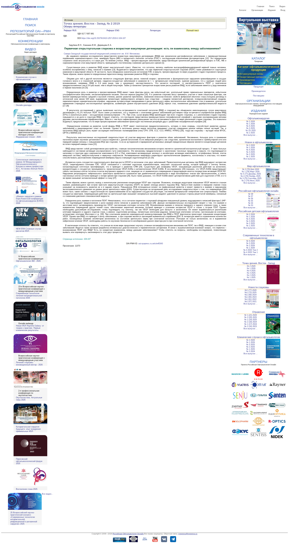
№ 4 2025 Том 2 (250, 250)
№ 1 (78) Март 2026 (250, 171)
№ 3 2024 (250, 351)
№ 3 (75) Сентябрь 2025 (250, 178)
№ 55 (250, 201)
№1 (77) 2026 (250, 290)
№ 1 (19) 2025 (250, 319)
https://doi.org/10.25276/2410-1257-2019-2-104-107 (103, 38)
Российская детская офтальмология (258, 211)
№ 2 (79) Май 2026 (250, 169)
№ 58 (250, 194)
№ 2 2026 (250, 121)
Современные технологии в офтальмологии (258, 236)
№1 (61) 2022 (250, 299)
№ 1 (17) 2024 (250, 324)
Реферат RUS (70, 30)
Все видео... (47, 494)
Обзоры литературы (75, 26)
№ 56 (250, 198)
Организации (257, 10)
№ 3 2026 (250, 243)
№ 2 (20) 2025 (250, 317)
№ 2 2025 (250, 133)
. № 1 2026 (250, 268)
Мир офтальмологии (258, 166)
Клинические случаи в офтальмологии (26, 78)
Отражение (258, 312)
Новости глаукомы (258, 287)
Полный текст (192, 30)
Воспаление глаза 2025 (26, 489)
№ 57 (250, 196)
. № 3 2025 (250, 273)
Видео (282, 6)
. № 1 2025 (250, 277)
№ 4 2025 (250, 126)
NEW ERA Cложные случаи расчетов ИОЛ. (28, 230)
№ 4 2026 (250, 241)
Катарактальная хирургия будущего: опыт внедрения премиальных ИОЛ (28, 429)
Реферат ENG (113, 30)
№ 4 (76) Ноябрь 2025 (250, 176)
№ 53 (250, 205)
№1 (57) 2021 (250, 301)
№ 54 (250, 203)
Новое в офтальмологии (258, 142)
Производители (259, 91)
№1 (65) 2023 (250, 297)
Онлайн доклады (23, 105)
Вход (283, 10)
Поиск (272, 6)
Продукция (258, 87)
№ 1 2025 (250, 156)
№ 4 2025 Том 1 (250, 252)
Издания (272, 10)
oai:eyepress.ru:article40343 (150, 243)
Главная (260, 6)
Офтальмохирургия (258, 118)
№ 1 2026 (250, 124)
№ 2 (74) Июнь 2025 (251, 180)
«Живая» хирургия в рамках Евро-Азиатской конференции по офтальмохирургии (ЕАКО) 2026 (29, 199)
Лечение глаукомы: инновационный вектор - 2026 (29, 363)
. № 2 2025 (250, 275)
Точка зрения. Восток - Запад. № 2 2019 (92, 23)
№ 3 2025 (250, 128)
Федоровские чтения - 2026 (28, 137)
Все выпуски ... (251, 135)
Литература (155, 30)
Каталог (242, 10)
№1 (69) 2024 (250, 295)
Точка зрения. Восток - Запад (258, 263)
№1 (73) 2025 (250, 292)
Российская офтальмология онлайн (258, 191)
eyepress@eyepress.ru (187, 534)
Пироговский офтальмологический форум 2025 (29, 461)
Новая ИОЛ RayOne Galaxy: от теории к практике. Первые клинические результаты (30, 328)
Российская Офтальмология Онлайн (128, 534)
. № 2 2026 (250, 266)
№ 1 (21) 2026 (250, 315)
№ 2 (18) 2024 (250, 322)
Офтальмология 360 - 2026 (28, 261)
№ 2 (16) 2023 (250, 326)
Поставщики (258, 96)
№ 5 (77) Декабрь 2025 (250, 174)
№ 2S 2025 (251, 130)
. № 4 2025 (250, 270)
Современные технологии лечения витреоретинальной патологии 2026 (29, 295)
